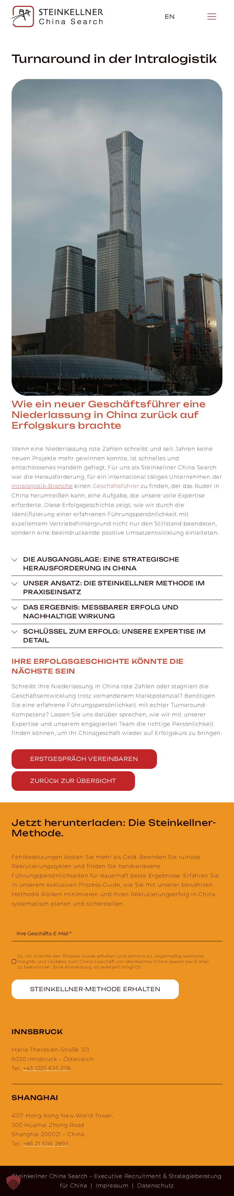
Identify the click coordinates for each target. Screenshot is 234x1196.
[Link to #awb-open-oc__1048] (211, 16)
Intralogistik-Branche (42, 486)
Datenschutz (155, 1185)
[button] (117, 564)
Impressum (112, 1185)
